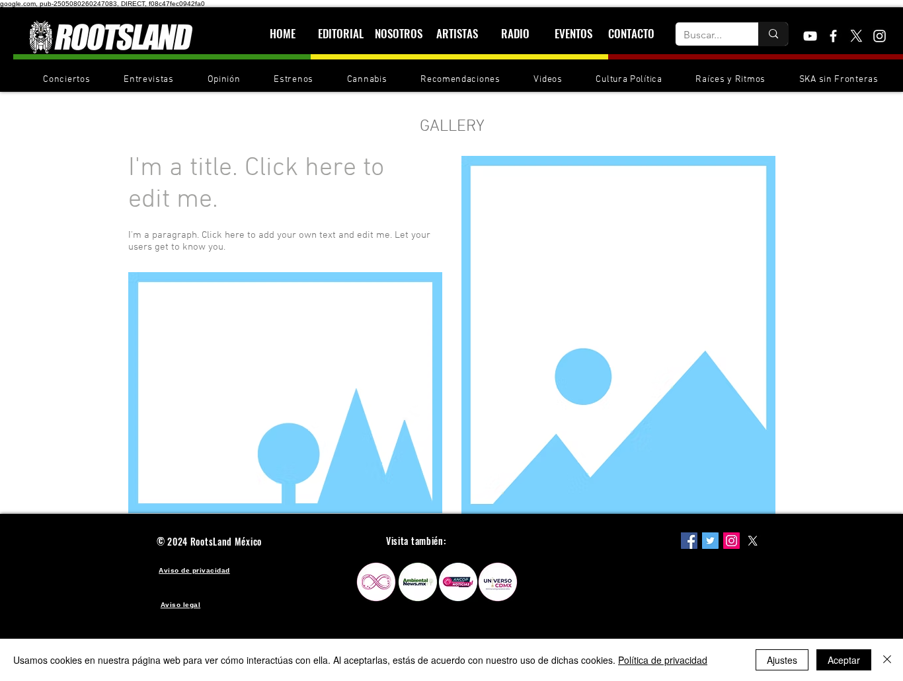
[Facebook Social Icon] (689, 540)
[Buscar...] (773, 34)
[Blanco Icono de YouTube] (810, 36)
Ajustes (782, 659)
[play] (414, 502)
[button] (285, 392)
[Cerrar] (887, 659)
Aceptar (844, 659)
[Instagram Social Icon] (731, 540)
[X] (856, 36)
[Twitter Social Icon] (710, 540)
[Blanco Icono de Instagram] (879, 36)
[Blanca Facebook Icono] (833, 36)
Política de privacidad (662, 659)
